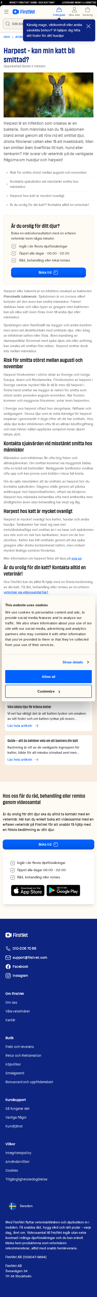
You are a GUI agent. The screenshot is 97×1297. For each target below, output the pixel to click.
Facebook (20, 966)
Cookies (11, 1170)
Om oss (11, 1002)
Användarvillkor (17, 1161)
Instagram (20, 975)
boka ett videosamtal (64, 819)
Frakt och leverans (19, 1046)
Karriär (10, 1020)
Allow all (48, 676)
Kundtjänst (14, 1126)
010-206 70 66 (24, 948)
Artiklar (20, 37)
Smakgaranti (14, 1073)
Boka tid (45, 272)
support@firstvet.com (30, 957)
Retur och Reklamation (23, 1055)
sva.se (77, 558)
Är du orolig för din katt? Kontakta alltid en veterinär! (49, 205)
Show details (72, 662)
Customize (46, 691)
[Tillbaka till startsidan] (24, 11)
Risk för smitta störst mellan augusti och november (48, 172)
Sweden (26, 1206)
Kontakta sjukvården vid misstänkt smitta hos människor (44, 184)
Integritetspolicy (18, 1152)
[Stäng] (88, 26)
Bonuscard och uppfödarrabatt (29, 1082)
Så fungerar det (17, 1108)
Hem (7, 37)
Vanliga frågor (16, 1117)
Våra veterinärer (17, 1011)
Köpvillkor (13, 1064)
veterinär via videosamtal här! (26, 592)
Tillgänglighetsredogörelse (26, 1179)
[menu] (6, 11)
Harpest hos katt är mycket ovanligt (37, 196)
